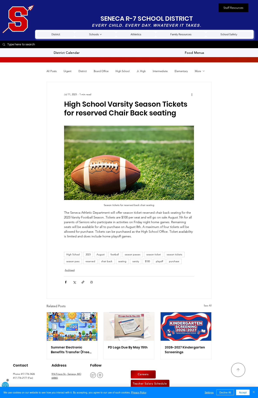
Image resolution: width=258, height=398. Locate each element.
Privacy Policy (138, 392)
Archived (70, 270)
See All (207, 305)
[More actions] (192, 94)
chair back (106, 261)
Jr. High (141, 71)
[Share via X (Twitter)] (74, 282)
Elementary (181, 71)
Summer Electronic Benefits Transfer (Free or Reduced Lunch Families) (70, 349)
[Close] (254, 392)
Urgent (67, 71)
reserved (90, 261)
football (115, 254)
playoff (159, 261)
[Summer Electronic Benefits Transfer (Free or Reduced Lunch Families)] (72, 326)
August (101, 254)
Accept (243, 392)
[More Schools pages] (101, 34)
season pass (73, 261)
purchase (174, 261)
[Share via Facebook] (65, 282)
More (198, 71)
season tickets (174, 254)
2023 (88, 254)
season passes (132, 254)
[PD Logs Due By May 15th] (129, 326)
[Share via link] (83, 282)
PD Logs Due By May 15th (128, 347)
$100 (147, 261)
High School (122, 71)
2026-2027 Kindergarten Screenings (185, 349)
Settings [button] (209, 392)
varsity (135, 261)
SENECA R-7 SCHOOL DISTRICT (146, 18)
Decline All (225, 392)
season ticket (153, 254)
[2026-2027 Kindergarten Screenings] (186, 326)
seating (122, 261)
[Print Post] (91, 282)
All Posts (52, 71)
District (82, 71)
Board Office (101, 71)
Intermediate (160, 71)
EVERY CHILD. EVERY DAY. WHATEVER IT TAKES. (146, 25)
